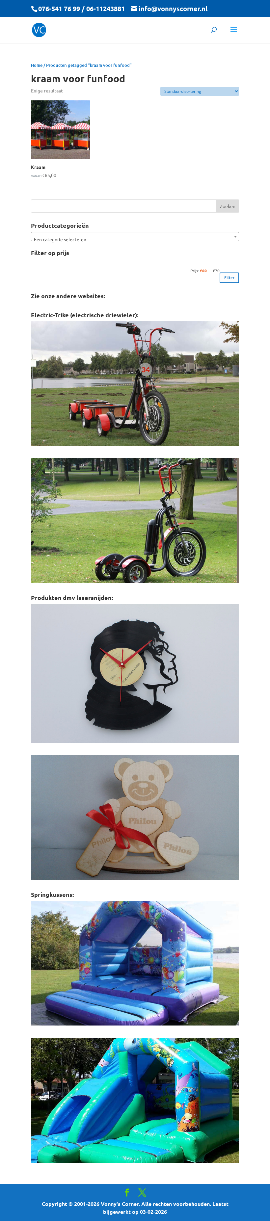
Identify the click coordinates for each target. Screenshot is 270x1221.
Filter (229, 277)
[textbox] (135, 239)
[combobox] (135, 236)
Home (36, 65)
